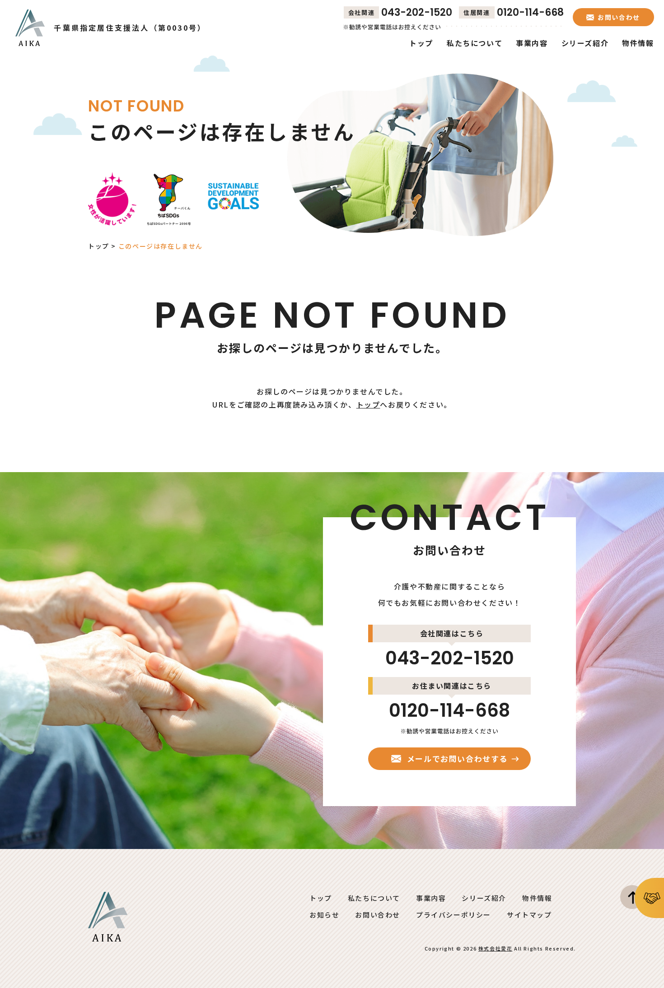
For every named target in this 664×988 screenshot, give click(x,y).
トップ (98, 245)
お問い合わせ (377, 914)
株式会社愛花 (495, 948)
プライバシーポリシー (453, 914)
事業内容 (431, 898)
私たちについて (374, 898)
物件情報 (537, 898)
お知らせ (324, 914)
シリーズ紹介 (484, 898)
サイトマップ (529, 914)
